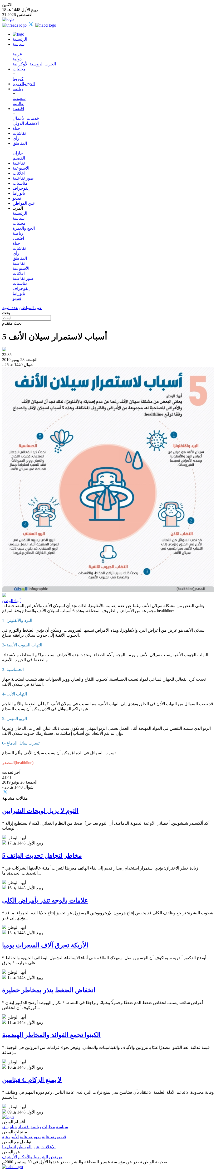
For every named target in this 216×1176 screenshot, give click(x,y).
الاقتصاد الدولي (26, 123)
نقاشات (19, 133)
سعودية (19, 98)
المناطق (20, 143)
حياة (16, 128)
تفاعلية (19, 163)
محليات (19, 69)
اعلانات (19, 173)
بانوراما (19, 193)
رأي (16, 138)
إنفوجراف (21, 188)
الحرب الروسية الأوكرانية (34, 64)
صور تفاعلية (23, 178)
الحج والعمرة (24, 83)
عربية (17, 54)
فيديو (17, 198)
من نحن (55, 1157)
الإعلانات (48, 1147)
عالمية (18, 103)
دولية (17, 59)
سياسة (18, 44)
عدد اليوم (10, 307)
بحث (6, 312)
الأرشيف (9, 1157)
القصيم (19, 158)
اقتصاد (18, 108)
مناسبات (20, 183)
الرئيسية (20, 39)
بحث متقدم (12, 323)
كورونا (18, 78)
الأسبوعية (21, 168)
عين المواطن (24, 203)
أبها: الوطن (11, 600)
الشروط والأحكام (33, 1157)
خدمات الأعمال (26, 118)
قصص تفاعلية (54, 1137)
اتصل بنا (9, 1147)
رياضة (18, 89)
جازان (18, 153)
